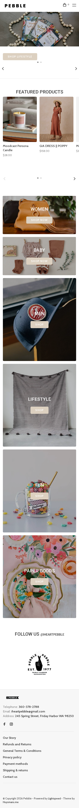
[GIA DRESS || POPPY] (56, 119)
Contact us (10, 777)
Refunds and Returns (17, 744)
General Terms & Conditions (22, 751)
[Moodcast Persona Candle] (20, 119)
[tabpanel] (39, 36)
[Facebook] (4, 724)
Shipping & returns (15, 770)
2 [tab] (41, 61)
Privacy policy (12, 757)
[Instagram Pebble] (11, 724)
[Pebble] (12, 697)
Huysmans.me (11, 802)
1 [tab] (38, 61)
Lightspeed (54, 798)
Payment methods (15, 764)
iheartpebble (52, 634)
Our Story (9, 738)
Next (76, 69)
